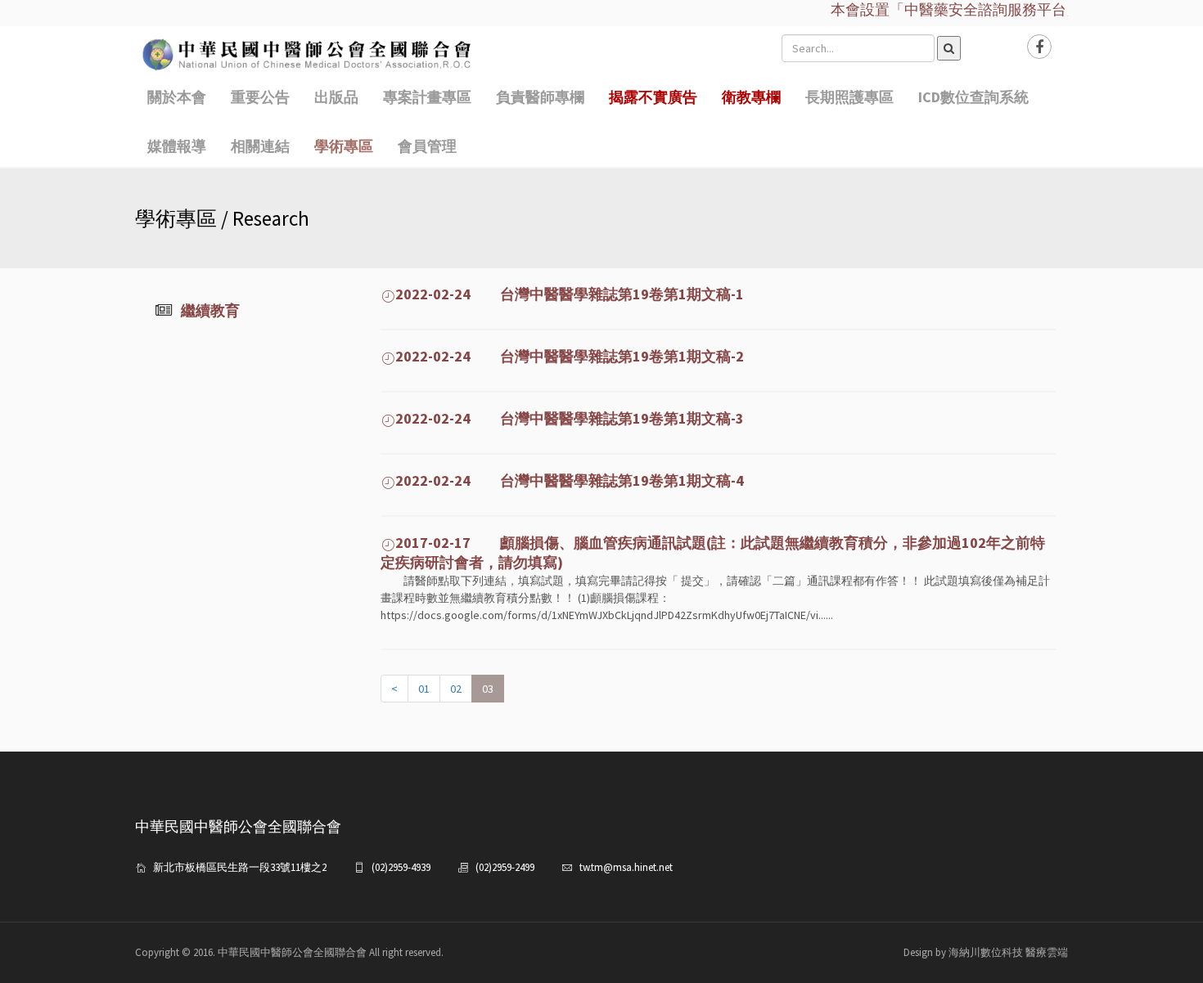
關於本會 (176, 97)
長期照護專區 (849, 97)
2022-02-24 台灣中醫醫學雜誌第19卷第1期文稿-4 (569, 480)
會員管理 (427, 146)
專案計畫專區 (427, 97)
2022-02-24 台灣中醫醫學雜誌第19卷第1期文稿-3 (569, 418)
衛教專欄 (751, 97)
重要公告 (260, 97)
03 (487, 688)
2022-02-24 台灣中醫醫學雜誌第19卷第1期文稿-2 (569, 356)
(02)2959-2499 (504, 867)
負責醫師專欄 (540, 97)
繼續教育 (210, 310)
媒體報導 (176, 146)
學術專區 (343, 146)
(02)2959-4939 (401, 867)
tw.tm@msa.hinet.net (626, 867)
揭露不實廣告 (653, 97)
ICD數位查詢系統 (973, 97)
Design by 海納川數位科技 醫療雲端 (985, 952)
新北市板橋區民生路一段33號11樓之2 (240, 867)
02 (456, 688)
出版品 (336, 97)
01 (424, 688)
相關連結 (260, 146)
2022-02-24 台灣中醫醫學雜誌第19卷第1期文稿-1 (569, 294)
